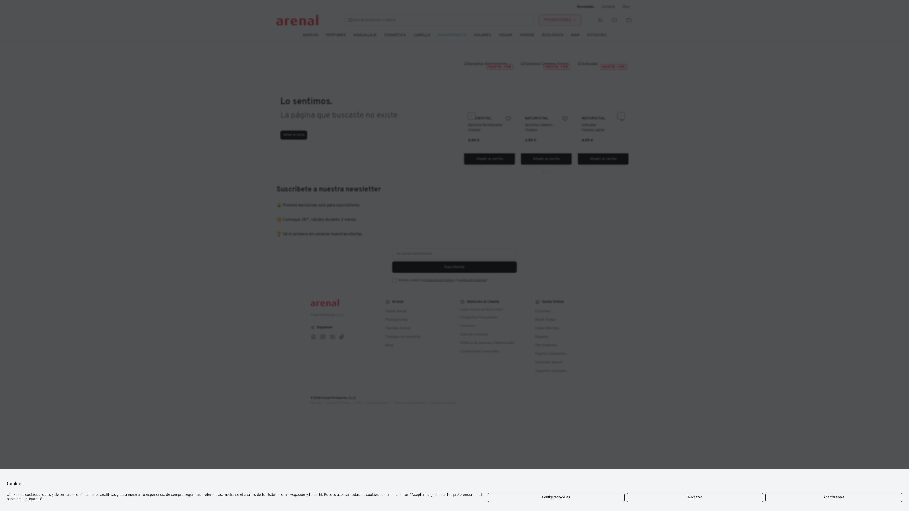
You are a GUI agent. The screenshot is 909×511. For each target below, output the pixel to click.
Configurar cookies (556, 497)
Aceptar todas (834, 497)
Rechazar (695, 497)
